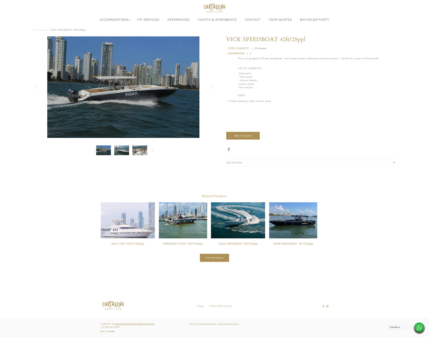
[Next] (211, 87)
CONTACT (253, 20)
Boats (45, 30)
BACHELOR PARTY (314, 20)
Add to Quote (243, 135)
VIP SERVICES (148, 20)
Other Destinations (220, 306)
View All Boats (214, 257)
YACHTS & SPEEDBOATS (217, 20)
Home (35, 30)
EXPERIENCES (179, 20)
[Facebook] (228, 149)
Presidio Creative (207, 324)
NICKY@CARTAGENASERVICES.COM (135, 324)
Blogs (200, 306)
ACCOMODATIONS (114, 20)
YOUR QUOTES (280, 20)
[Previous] (35, 87)
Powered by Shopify (228, 324)
